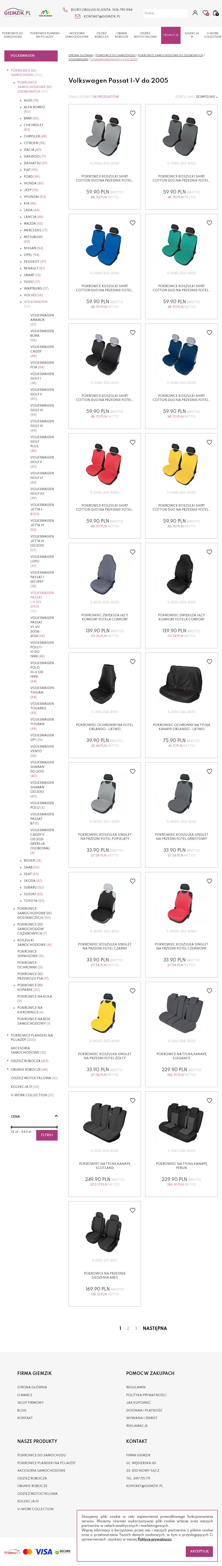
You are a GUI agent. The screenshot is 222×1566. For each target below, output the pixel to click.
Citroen (34, 143)
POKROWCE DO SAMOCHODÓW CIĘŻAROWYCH (32, 929)
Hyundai (35, 196)
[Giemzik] (28, 13)
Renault (34, 268)
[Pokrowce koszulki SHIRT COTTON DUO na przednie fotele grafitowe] (181, 135)
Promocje (170, 35)
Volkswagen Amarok (42, 320)
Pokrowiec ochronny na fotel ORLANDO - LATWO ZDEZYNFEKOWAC (104, 729)
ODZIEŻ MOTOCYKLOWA (145, 35)
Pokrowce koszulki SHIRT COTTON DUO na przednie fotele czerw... (105, 510)
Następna (155, 1329)
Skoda (33, 880)
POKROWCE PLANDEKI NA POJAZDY (45, 35)
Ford (32, 176)
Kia (30, 203)
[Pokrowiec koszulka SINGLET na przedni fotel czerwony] (181, 903)
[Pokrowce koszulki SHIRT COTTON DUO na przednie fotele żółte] (181, 464)
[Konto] (195, 13)
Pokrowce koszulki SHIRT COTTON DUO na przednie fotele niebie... (105, 290)
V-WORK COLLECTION (212, 35)
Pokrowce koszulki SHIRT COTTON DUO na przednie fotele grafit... (182, 181)
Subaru (34, 887)
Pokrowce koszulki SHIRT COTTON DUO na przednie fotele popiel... (105, 181)
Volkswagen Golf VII (42, 494)
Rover (33, 860)
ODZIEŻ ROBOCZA (102, 35)
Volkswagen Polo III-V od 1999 (42, 672)
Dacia (33, 149)
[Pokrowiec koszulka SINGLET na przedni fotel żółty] (105, 1013)
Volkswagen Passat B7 (42, 819)
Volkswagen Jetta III (42, 525)
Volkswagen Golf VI (42, 478)
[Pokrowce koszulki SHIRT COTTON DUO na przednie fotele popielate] (105, 135)
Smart (32, 275)
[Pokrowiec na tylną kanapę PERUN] (181, 1123)
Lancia (33, 217)
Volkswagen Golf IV (42, 426)
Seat (31, 874)
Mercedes (35, 230)
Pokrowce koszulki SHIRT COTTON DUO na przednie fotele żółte (182, 510)
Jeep (31, 190)
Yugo (32, 281)
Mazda (33, 223)
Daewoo (35, 156)
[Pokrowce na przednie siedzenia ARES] (105, 1232)
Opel (31, 255)
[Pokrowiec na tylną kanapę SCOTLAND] (105, 1123)
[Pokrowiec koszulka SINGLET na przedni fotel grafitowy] (181, 794)
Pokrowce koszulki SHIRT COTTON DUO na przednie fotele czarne (105, 400)
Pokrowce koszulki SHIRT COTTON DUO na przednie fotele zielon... (182, 290)
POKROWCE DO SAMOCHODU (12, 35)
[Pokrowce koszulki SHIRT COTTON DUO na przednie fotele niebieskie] (105, 245)
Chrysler (35, 136)
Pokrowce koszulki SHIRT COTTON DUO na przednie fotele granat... (182, 400)
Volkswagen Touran (42, 724)
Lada (32, 210)
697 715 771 (142, 1478)
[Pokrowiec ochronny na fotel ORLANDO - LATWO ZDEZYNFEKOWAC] (105, 684)
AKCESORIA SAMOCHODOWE (77, 35)
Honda (34, 183)
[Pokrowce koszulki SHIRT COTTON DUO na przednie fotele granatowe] (181, 355)
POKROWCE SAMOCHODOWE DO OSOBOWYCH (34, 87)
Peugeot (35, 261)
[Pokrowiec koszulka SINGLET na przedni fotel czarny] (105, 903)
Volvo (33, 295)
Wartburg (36, 288)
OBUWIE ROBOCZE (121, 35)
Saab (31, 867)
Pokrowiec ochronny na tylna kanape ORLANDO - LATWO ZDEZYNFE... (181, 729)
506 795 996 (122, 9)
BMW (31, 118)
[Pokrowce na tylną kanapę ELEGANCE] (181, 1013)
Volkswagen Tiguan (42, 693)
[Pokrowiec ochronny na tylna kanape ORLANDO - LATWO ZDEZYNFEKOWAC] (181, 684)
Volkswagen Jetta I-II (42, 510)
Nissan (33, 248)
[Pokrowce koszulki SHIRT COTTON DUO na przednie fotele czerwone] (105, 464)
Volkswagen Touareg (42, 708)
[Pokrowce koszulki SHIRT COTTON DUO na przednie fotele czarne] (105, 355)
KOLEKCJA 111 (192, 35)
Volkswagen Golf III (42, 410)
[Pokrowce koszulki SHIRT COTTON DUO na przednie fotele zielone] (181, 245)
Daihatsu (35, 163)
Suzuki (33, 894)
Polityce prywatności (154, 1539)
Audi (31, 100)
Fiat (31, 170)
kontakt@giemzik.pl (102, 16)
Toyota (34, 901)
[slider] (11, 1127)
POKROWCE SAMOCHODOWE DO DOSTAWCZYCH (34, 913)
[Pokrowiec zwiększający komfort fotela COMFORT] (105, 574)
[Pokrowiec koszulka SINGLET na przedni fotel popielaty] (105, 794)
